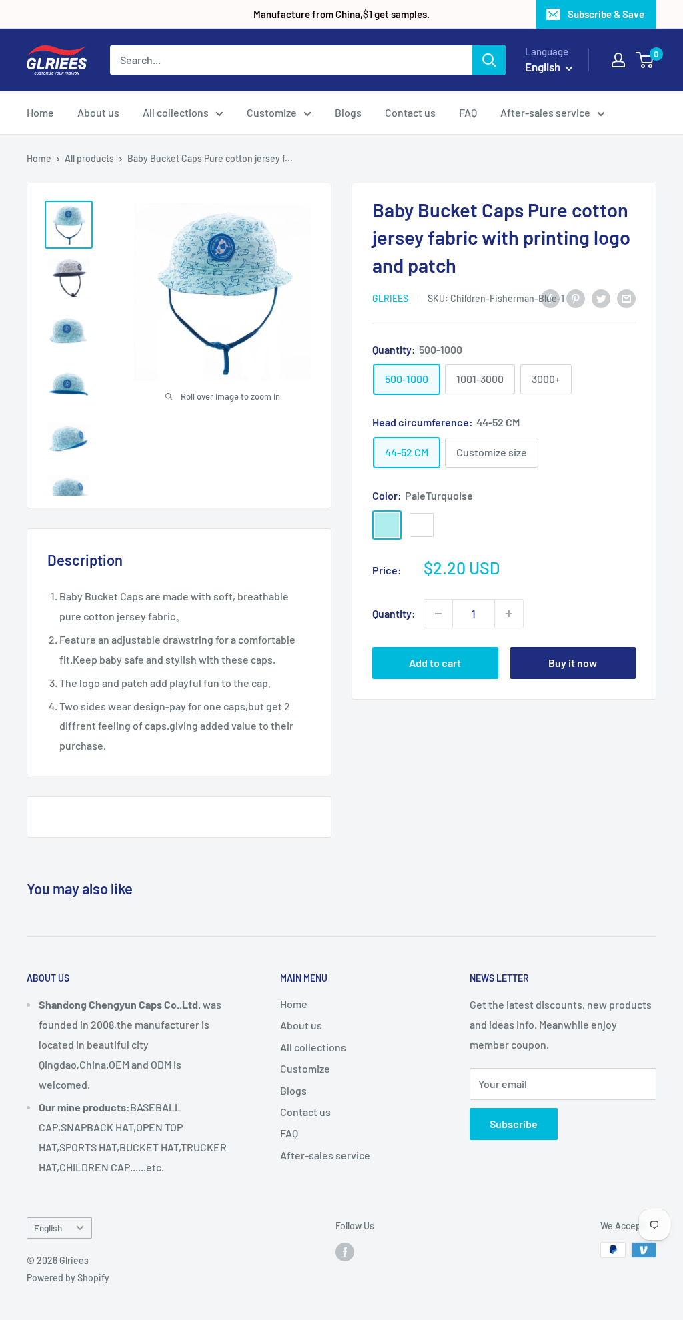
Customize (272, 112)
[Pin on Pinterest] (575, 297)
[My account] (618, 60)
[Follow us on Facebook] (344, 1251)
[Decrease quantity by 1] (438, 614)
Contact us (410, 112)
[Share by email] (626, 297)
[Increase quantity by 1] (509, 614)
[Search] (489, 60)
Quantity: (394, 613)
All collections (176, 112)
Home (40, 112)
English (48, 1227)
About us (98, 112)
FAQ (468, 112)
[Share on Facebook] (550, 297)
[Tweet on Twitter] (601, 297)
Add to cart (435, 662)
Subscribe (514, 1123)
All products (89, 158)
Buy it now (572, 662)
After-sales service (545, 112)
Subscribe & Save (606, 14)
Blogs (348, 112)
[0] (645, 60)
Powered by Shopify (68, 1277)
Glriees (390, 298)
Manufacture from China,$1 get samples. (341, 14)
